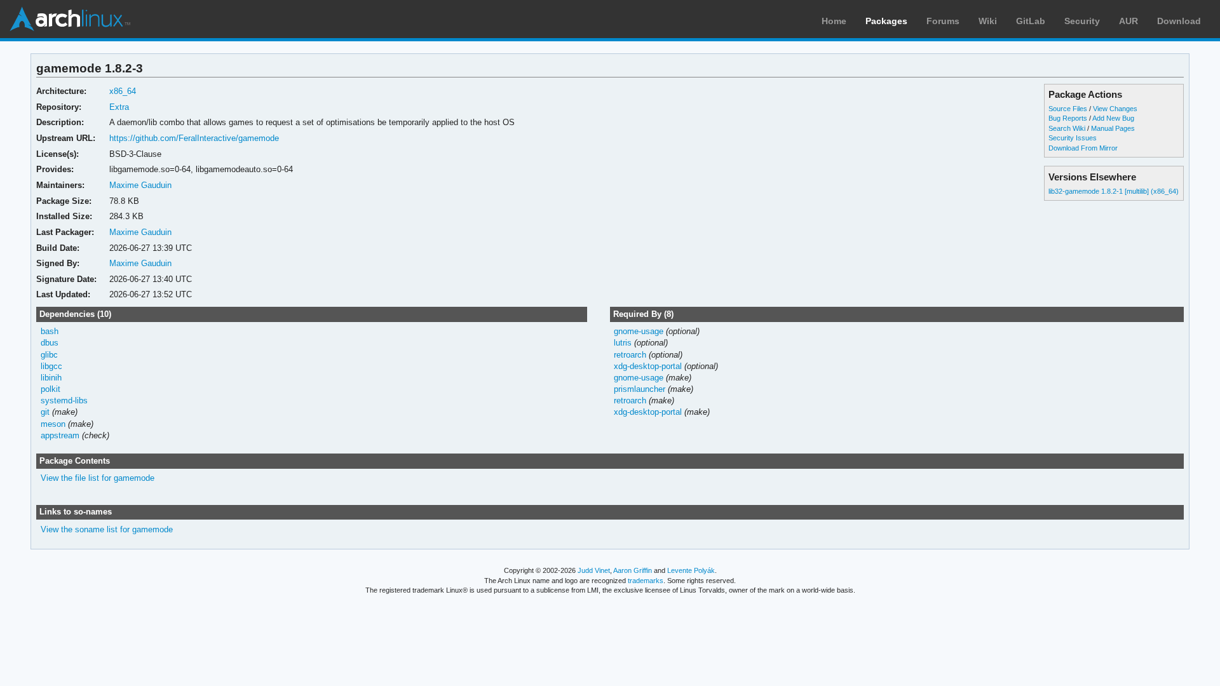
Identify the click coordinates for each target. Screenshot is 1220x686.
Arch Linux (70, 19)
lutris (623, 342)
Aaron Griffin (632, 570)
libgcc (51, 366)
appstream (60, 435)
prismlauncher (639, 389)
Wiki (988, 21)
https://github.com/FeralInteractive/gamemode (194, 138)
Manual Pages (1113, 128)
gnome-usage (638, 331)
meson (53, 424)
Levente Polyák (691, 570)
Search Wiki (1066, 128)
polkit (50, 389)
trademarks (645, 580)
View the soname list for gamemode (107, 529)
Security (1082, 21)
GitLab (1030, 21)
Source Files (1067, 108)
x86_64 (122, 91)
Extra (119, 107)
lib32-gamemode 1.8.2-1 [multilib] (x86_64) (1113, 191)
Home (834, 21)
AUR (1128, 21)
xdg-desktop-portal (648, 366)
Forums (942, 21)
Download (1179, 21)
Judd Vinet (594, 570)
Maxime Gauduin (140, 185)
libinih (51, 377)
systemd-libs (64, 400)
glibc (49, 355)
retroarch (630, 355)
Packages (886, 21)
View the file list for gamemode (97, 478)
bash (49, 331)
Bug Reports (1067, 118)
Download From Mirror (1083, 148)
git (45, 412)
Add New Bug (1113, 118)
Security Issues (1072, 138)
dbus (49, 342)
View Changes (1115, 108)
